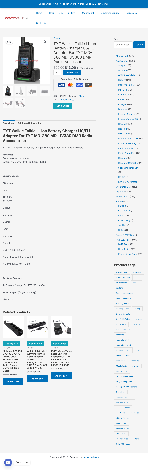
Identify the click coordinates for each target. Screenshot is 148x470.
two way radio (122, 402)
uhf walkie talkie (123, 418)
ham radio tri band (123, 345)
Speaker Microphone (124, 397)
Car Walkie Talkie (123, 319)
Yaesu (137, 439)
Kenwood (130, 355)
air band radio (121, 283)
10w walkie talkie (123, 277)
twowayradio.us (91, 457)
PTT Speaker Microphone (126, 387)
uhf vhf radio (136, 413)
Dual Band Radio (123, 329)
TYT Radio (120, 413)
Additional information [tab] (29, 123)
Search (117, 39)
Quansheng (120, 392)
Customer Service (110, 13)
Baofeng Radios (122, 309)
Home (39, 13)
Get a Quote (62, 105)
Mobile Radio (121, 366)
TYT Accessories (66, 99)
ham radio (120, 335)
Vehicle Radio (121, 423)
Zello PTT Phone (123, 444)
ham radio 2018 (122, 340)
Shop (52, 13)
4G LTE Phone (122, 272)
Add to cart (72, 72)
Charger (57, 38)
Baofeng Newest (123, 303)
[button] (43, 13)
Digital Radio (121, 324)
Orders (71, 13)
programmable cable (124, 376)
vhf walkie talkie (123, 428)
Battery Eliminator (123, 314)
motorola (135, 366)
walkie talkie (121, 434)
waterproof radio (123, 439)
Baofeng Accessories (124, 293)
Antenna (136, 283)
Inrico (118, 355)
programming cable (124, 381)
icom (137, 350)
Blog (61, 13)
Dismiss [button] (105, 3)
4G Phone (137, 272)
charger (139, 319)
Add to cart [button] (13, 381)
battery (137, 309)
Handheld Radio (122, 350)
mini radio (135, 361)
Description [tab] (9, 123)
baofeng (119, 288)
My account (88, 13)
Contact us (131, 13)
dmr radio (136, 324)
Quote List (41, 23)
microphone (121, 361)
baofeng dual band (123, 298)
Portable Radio (122, 371)
